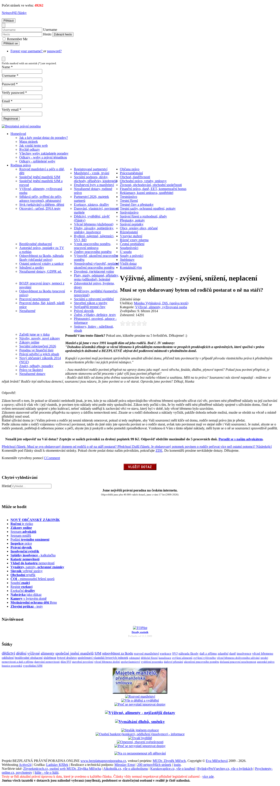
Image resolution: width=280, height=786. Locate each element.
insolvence (244, 653)
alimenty (47, 653)
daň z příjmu (208, 653)
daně (232, 653)
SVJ (175, 653)
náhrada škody (188, 653)
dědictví (8, 653)
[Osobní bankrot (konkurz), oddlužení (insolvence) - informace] (140, 734)
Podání (29, 539)
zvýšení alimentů (182, 657)
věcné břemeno (262, 653)
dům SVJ (66, 661)
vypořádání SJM (32, 665)
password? (54, 51)
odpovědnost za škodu (117, 653)
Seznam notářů (20, 535)
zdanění (223, 653)
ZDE (159, 450)
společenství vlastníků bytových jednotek (103, 657)
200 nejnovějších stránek (154, 765)
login (177, 765)
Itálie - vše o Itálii (46, 772)
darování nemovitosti (47, 661)
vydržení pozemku (152, 661)
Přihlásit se (11, 43)
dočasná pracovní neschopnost (238, 661)
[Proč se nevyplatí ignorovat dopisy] (140, 746)
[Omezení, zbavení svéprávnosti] (140, 742)
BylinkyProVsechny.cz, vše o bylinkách (225, 768)
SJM (97, 653)
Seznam (23, 531)
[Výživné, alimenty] (140, 712)
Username (50, 29)
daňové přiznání (173, 661)
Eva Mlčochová (217, 761)
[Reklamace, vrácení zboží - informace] (140, 704)
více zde (208, 776)
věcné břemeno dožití (107, 661)
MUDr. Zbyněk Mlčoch (169, 761)
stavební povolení (82, 661)
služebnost (50, 657)
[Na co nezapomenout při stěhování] (140, 753)
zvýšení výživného (204, 657)
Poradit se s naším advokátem (240, 439)
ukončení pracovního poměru (201, 661)
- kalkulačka (33, 555)
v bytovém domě (28, 598)
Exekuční (22, 591)
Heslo (47, 34)
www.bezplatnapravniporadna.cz (103, 761)
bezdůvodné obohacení (29, 657)
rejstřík (24, 551)
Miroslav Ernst (124, 765)
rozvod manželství (146, 653)
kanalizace (165, 657)
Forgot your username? (26, 51)
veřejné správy (26, 571)
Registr (21, 587)
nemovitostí (32, 563)
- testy (26, 606)
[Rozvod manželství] (140, 696)
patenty (37, 567)
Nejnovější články (14, 13)
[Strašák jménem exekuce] (140, 730)
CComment (52, 458)
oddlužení (8, 657)
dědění (21, 653)
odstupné (134, 657)
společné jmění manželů (74, 653)
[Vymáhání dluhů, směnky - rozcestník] (140, 721)
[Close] (3, 25)
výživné (33, 653)
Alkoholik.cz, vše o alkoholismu (125, 768)
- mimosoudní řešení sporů (32, 579)
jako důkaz (26, 594)
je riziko (21, 524)
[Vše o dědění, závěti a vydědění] (140, 700)
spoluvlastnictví (130, 661)
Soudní (20, 583)
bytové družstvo (67, 657)
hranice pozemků (12, 665)
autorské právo (266, 661)
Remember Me (17, 39)
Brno (33, 602)
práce (21, 543)
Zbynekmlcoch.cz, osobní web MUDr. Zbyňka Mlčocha (62, 768)
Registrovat (11, 118)
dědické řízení (149, 657)
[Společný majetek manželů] (140, 692)
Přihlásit (9, 20)
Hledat (6, 486)
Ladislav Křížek (57, 765)
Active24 (25, 765)
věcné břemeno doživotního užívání (238, 657)
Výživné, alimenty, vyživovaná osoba (161, 307)
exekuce (165, 653)
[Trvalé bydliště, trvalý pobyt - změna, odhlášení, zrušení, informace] (140, 738)
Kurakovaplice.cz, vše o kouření (172, 768)
